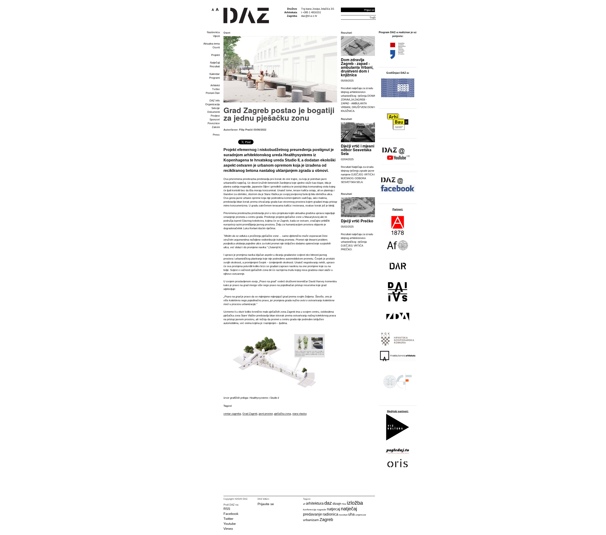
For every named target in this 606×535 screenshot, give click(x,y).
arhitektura (315, 503)
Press (216, 134)
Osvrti (216, 47)
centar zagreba (232, 413)
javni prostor (266, 413)
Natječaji (215, 62)
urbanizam (311, 520)
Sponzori (214, 119)
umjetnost (360, 514)
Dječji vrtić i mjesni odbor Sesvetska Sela (357, 149)
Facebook (230, 514)
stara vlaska (299, 413)
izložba (355, 503)
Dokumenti (213, 111)
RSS (226, 509)
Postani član (213, 92)
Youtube (229, 524)
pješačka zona (282, 413)
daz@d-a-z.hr (309, 15)
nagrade (321, 509)
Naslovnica (213, 32)
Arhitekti (215, 85)
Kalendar (214, 74)
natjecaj (333, 509)
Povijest (215, 115)
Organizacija (212, 104)
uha (351, 514)
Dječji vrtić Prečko (357, 221)
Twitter (228, 519)
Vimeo (228, 528)
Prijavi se (369, 10)
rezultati (343, 514)
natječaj (349, 508)
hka (344, 504)
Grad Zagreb (249, 413)
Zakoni (216, 127)
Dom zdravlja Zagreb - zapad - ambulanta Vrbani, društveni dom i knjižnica (357, 67)
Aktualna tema (211, 43)
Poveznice (214, 123)
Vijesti (216, 36)
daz (328, 503)
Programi (214, 77)
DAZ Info (214, 100)
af (304, 504)
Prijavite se (266, 504)
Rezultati (215, 66)
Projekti (215, 55)
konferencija (309, 509)
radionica (330, 514)
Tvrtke (216, 89)
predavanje (312, 514)
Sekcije (215, 108)
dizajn (337, 503)
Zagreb (326, 519)
